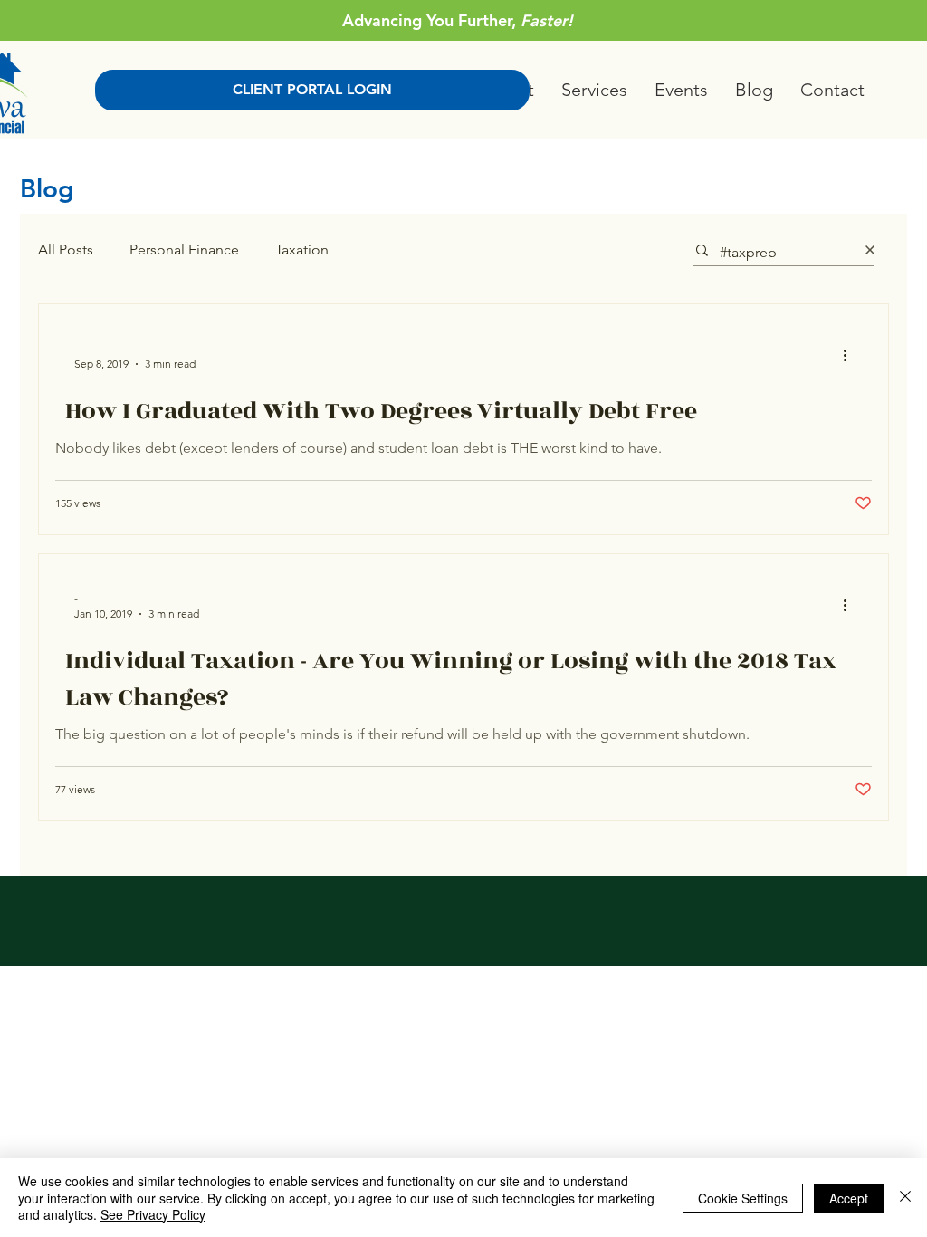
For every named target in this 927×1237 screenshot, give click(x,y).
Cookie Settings (743, 1198)
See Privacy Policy (152, 1214)
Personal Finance (184, 249)
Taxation (302, 249)
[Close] (905, 1198)
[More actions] (851, 355)
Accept (848, 1198)
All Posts (65, 249)
